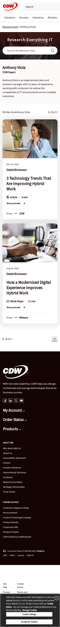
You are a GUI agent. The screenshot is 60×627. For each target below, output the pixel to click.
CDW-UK (30, 555)
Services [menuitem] (23, 17)
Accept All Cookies (29, 621)
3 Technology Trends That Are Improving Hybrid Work (28, 183)
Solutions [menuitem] (9, 17)
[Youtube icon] (21, 401)
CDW (5, 555)
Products (11, 428)
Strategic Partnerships (14, 486)
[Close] (56, 598)
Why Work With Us (12, 448)
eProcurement (10, 512)
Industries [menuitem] (38, 17)
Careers (6, 462)
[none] (9, 17)
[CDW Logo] (9, 7)
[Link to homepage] (9, 7)
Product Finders (11, 531)
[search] (39, 7)
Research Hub (10, 26)
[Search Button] (53, 51)
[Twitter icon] (16, 401)
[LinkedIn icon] (10, 401)
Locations (8, 477)
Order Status (13, 419)
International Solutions (14, 472)
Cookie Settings (29, 614)
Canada (21, 555)
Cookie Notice (20, 585)
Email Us (40, 551)
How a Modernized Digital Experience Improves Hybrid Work (28, 288)
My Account (13, 410)
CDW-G (12, 555)
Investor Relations (12, 467)
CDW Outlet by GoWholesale (17, 536)
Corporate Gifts (10, 527)
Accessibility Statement (14, 457)
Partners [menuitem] (52, 17)
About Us (7, 453)
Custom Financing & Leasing (17, 517)
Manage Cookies (29, 610)
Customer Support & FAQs (16, 507)
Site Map (5, 585)
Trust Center (9, 491)
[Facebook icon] (5, 401)
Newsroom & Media (12, 482)
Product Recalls (10, 522)
